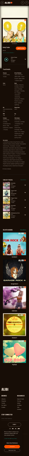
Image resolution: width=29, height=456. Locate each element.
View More (23, 179)
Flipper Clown (14, 198)
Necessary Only (12, 450)
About (18, 403)
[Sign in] (26, 2)
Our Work (3, 405)
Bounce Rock (13, 193)
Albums (3, 399)
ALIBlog (19, 405)
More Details (7, 169)
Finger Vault (13, 190)
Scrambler (13, 205)
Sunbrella (13, 183)
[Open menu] (2, 2)
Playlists (3, 401)
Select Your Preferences (12, 442)
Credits (3, 407)
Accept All (12, 446)
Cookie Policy (7, 438)
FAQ (18, 407)
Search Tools (20, 399)
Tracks (3, 403)
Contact (19, 409)
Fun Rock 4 (13, 60)
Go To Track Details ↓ (8, 52)
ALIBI (4, 390)
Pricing (19, 401)
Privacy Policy (14, 438)
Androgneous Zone (15, 213)
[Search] (22, 2)
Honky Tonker (14, 57)
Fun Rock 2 (13, 186)
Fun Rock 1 (13, 201)
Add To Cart (21, 48)
